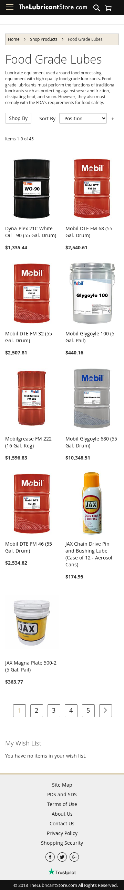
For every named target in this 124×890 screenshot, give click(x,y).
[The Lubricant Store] (53, 8)
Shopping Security (62, 843)
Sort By (47, 118)
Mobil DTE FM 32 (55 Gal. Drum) (28, 337)
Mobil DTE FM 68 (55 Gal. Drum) (88, 232)
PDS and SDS (62, 794)
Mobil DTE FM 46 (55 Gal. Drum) (28, 547)
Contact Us (62, 823)
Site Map (62, 784)
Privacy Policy (62, 833)
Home (14, 39)
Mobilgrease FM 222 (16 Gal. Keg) (28, 442)
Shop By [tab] (18, 118)
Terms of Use (62, 804)
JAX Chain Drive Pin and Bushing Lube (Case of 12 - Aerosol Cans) (88, 554)
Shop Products (44, 39)
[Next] (105, 710)
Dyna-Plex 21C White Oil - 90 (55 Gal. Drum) (30, 232)
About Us (62, 813)
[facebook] (51, 855)
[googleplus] (74, 855)
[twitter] (63, 855)
